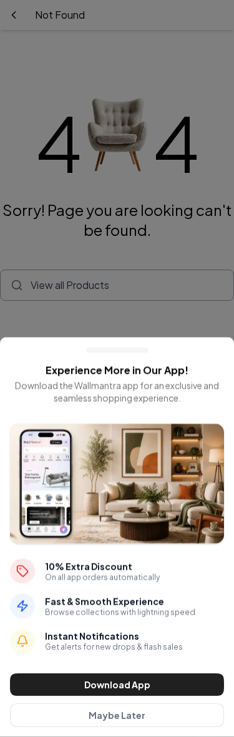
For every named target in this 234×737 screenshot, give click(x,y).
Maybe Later (117, 715)
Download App (117, 684)
